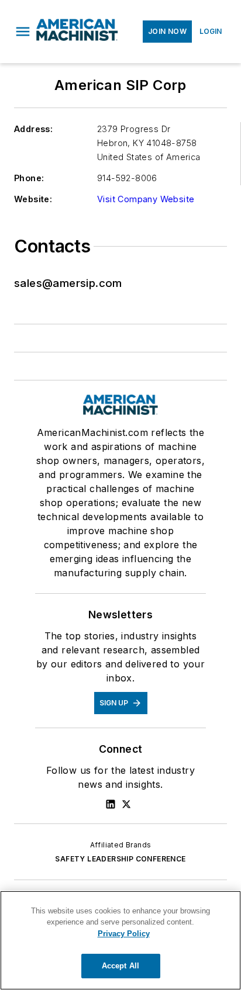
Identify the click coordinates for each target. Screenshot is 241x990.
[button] (23, 31)
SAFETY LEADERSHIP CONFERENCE (120, 858)
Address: (33, 129)
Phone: (29, 178)
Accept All (120, 965)
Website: (33, 199)
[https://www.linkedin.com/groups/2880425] (110, 804)
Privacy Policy (124, 933)
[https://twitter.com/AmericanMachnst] (126, 804)
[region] (120, 940)
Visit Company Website (145, 199)
